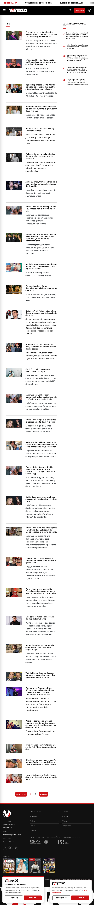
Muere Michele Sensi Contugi (38, 3)
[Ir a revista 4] (49, 865)
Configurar (61, 898)
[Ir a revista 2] (22, 865)
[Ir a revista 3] (35, 865)
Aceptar (80, 898)
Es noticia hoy (10, 3)
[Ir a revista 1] (9, 865)
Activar (32, 898)
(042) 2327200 (8, 827)
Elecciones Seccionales (71, 3)
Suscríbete (80, 10)
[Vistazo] (18, 10)
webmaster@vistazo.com (12, 835)
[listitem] (5, 848)
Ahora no (14, 898)
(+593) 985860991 (9, 825)
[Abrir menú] (4, 10)
